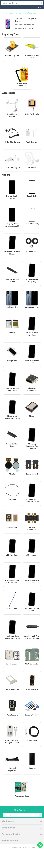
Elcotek (32, 847)
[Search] (41, 3)
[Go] (40, 815)
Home (4, 13)
